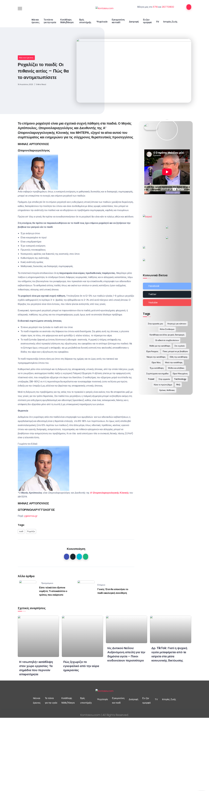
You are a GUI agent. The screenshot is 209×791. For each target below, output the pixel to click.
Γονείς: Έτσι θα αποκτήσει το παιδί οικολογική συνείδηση (112, 591)
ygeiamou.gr (31, 516)
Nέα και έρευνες (26, 57)
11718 (155, 7)
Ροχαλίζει (31, 531)
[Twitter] (167, 294)
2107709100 (168, 7)
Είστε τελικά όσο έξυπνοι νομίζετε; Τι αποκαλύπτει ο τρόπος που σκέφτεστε (53, 591)
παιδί (21, 531)
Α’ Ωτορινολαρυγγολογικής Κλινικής (109, 492)
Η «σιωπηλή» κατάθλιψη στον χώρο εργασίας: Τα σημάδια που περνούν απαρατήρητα (36, 668)
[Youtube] (167, 302)
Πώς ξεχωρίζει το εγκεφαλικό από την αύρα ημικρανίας (81, 666)
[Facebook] (167, 286)
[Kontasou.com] (105, 8)
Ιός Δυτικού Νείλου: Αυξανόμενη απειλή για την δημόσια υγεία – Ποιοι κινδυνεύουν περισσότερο (126, 654)
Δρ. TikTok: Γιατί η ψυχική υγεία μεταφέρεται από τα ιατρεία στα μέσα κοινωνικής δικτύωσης (169, 654)
